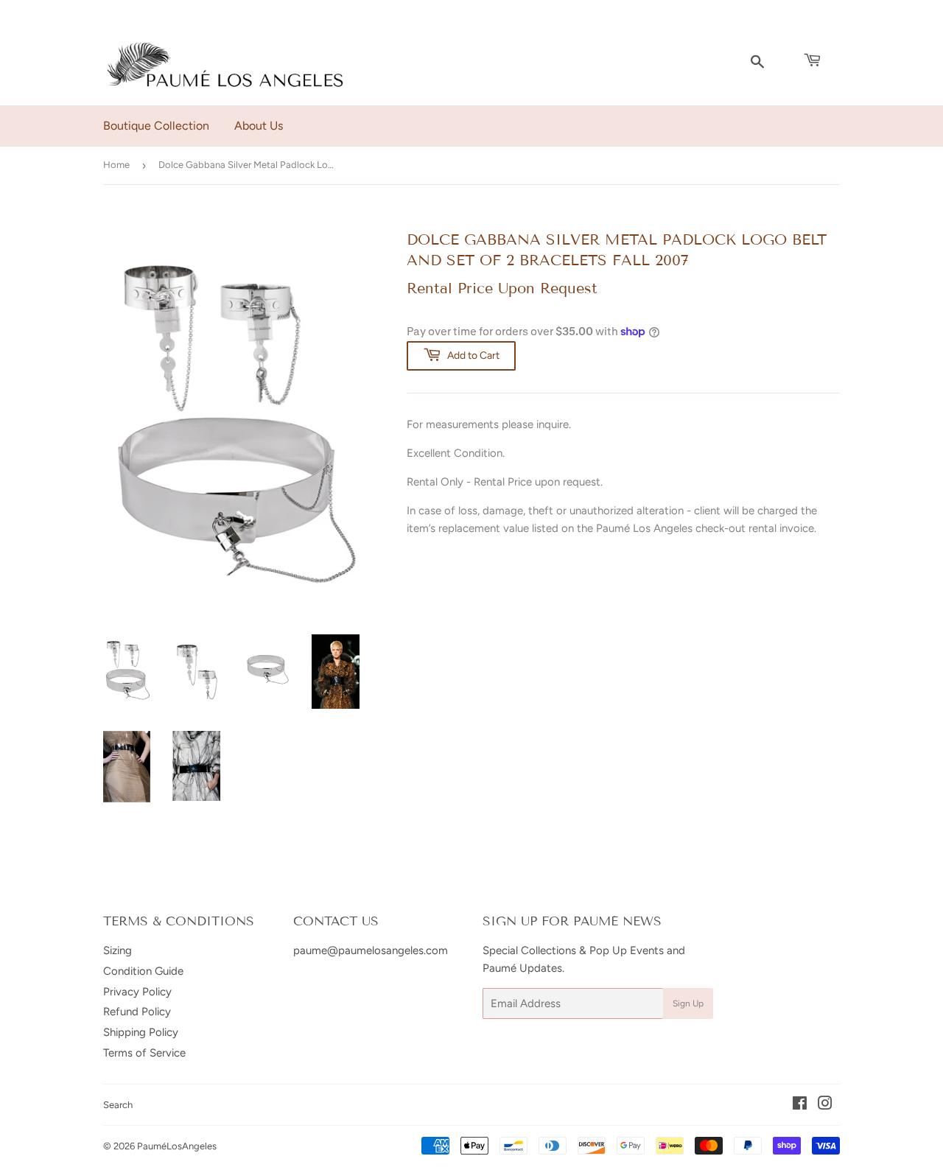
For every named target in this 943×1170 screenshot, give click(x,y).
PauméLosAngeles (177, 1146)
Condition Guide (143, 971)
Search (118, 1104)
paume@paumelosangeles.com (370, 950)
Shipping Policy (140, 1032)
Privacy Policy (137, 991)
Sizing (117, 950)
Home (116, 164)
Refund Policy (137, 1011)
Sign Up (688, 1003)
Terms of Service (144, 1052)
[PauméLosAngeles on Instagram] (825, 1105)
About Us (258, 126)
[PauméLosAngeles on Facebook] (799, 1105)
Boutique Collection (156, 126)
